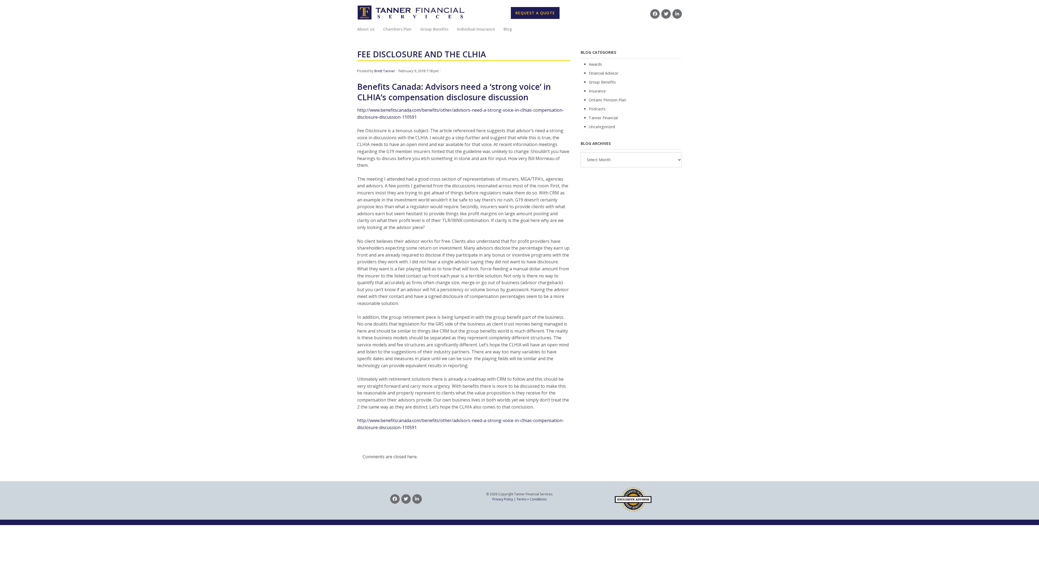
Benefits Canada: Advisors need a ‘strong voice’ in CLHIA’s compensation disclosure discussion (454, 92)
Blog (508, 29)
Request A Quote (535, 12)
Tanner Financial (603, 117)
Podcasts (597, 108)
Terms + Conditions (532, 499)
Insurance (597, 91)
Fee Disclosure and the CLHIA (421, 54)
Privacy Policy (502, 499)
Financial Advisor (603, 73)
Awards (595, 64)
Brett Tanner (384, 70)
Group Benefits (602, 82)
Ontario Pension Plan (607, 99)
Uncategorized (602, 126)
